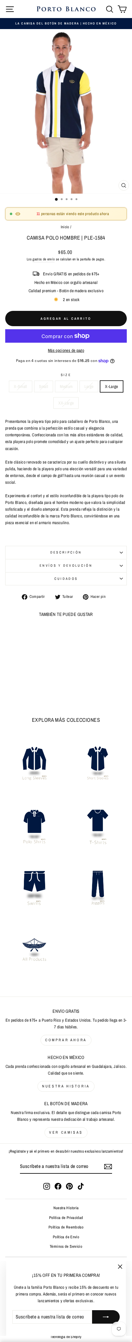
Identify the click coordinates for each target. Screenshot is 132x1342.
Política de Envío (66, 1236)
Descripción (66, 552)
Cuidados (66, 578)
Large (89, 386)
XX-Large (66, 403)
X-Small (20, 386)
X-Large (111, 386)
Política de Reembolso (66, 1227)
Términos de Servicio (66, 1246)
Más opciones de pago (66, 350)
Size (66, 375)
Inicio (65, 226)
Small (44, 386)
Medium (66, 386)
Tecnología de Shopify (65, 1336)
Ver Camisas (66, 1132)
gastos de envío (44, 259)
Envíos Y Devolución (66, 565)
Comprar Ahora (66, 1040)
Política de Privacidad (66, 1217)
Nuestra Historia (66, 1086)
